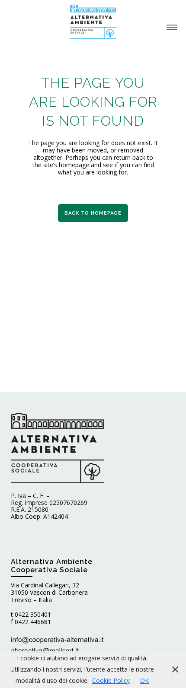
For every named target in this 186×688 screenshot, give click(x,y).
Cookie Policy (111, 680)
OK (144, 680)
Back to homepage (93, 213)
